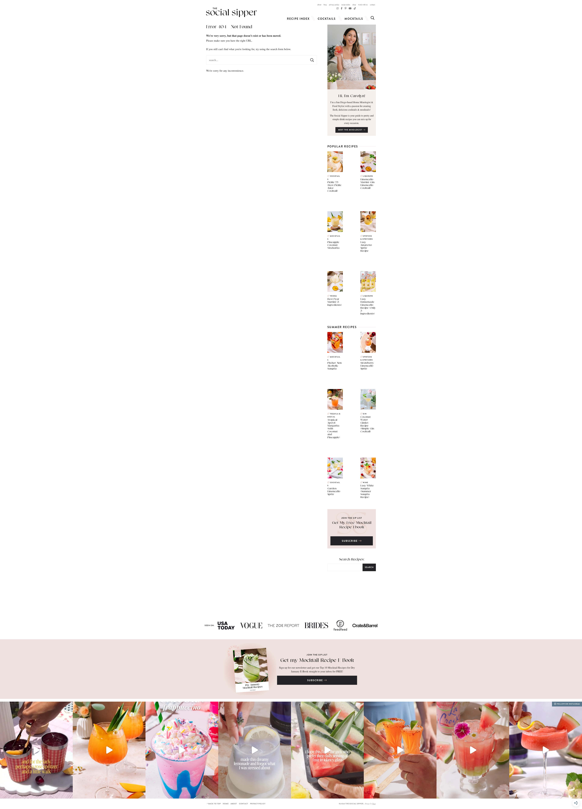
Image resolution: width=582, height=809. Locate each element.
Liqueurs (368, 176)
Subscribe (350, 541)
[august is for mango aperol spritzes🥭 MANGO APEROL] (109, 750)
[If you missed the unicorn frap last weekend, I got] (182, 750)
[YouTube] (350, 8)
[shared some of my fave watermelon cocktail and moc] (327, 750)
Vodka (333, 296)
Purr (373, 803)
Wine (365, 482)
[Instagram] (337, 8)
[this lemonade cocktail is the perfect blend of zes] (254, 750)
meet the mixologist (350, 129)
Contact (372, 4)
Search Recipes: (351, 559)
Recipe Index (345, 4)
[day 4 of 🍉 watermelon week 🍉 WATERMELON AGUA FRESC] (472, 750)
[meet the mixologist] (351, 57)
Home (225, 804)
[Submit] (312, 59)
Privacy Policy (334, 4)
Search (369, 567)
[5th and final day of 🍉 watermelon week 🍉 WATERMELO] (400, 750)
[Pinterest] (345, 8)
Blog (325, 4)
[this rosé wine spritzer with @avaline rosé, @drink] (36, 750)
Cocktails (327, 19)
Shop (354, 4)
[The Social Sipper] (231, 12)
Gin (365, 414)
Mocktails (354, 19)
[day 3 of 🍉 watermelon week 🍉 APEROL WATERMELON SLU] (545, 750)
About (319, 4)
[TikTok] (341, 8)
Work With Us (363, 4)
